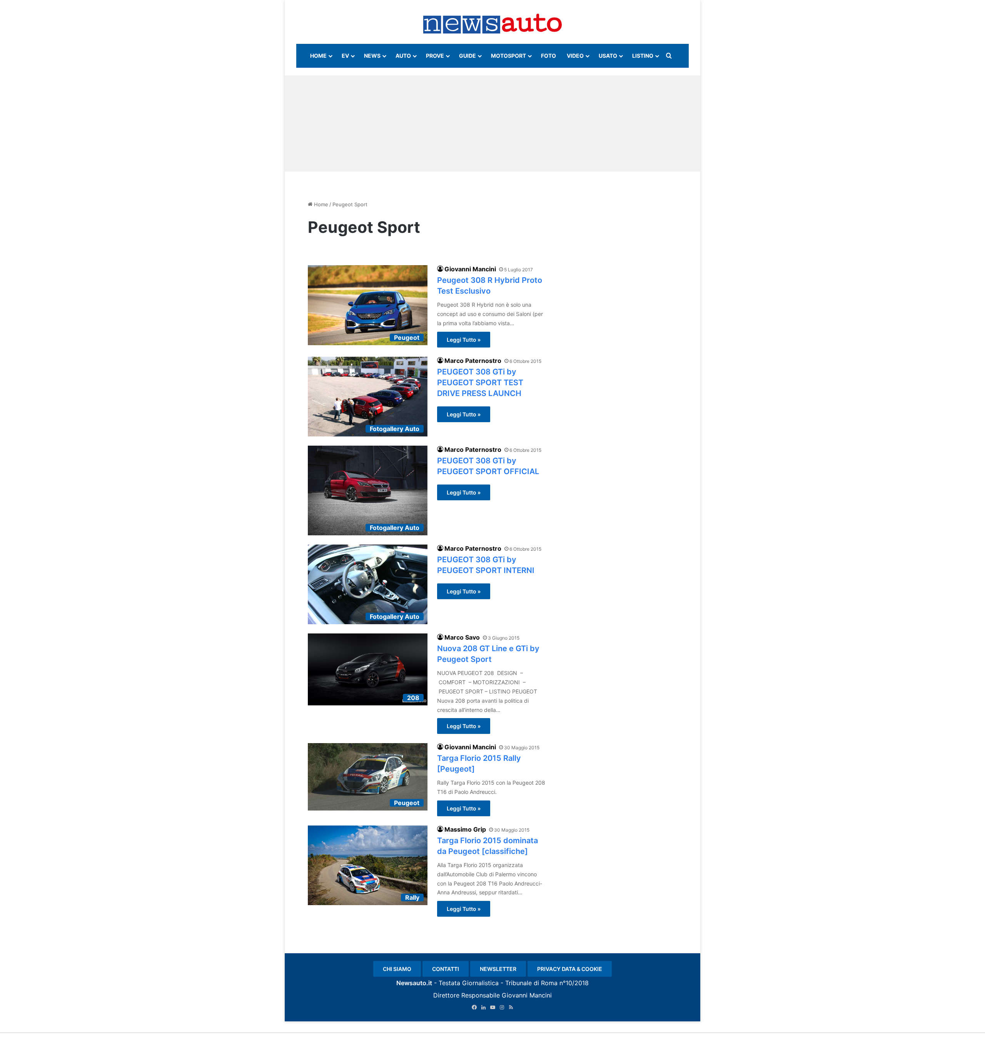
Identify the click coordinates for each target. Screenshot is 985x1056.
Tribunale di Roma (531, 983)
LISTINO (642, 55)
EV (345, 55)
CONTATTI (445, 969)
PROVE (435, 55)
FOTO (548, 55)
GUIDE (467, 55)
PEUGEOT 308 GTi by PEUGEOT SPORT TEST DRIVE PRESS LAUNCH (480, 382)
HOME (318, 55)
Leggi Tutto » (464, 339)
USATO (608, 55)
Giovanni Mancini (470, 269)
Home (320, 204)
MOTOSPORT (508, 55)
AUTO (403, 55)
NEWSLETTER (498, 969)
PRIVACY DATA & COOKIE (569, 969)
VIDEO (575, 55)
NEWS (372, 55)
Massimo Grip (465, 829)
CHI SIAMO (397, 969)
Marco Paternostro (472, 360)
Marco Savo (462, 637)
